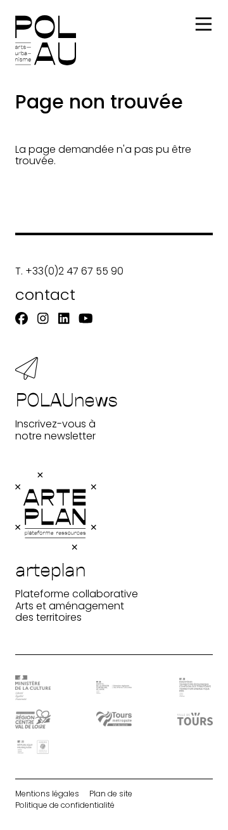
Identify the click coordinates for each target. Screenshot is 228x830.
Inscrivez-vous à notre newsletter (66, 414)
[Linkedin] (64, 319)
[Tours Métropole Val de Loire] (114, 718)
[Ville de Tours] (195, 719)
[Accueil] (45, 40)
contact (45, 294)
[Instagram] (43, 319)
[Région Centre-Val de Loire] (33, 719)
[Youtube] (86, 319)
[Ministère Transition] (195, 687)
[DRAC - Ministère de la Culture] (33, 687)
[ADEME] (33, 747)
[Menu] (203, 24)
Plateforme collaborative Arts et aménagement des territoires (76, 590)
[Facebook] (21, 319)
